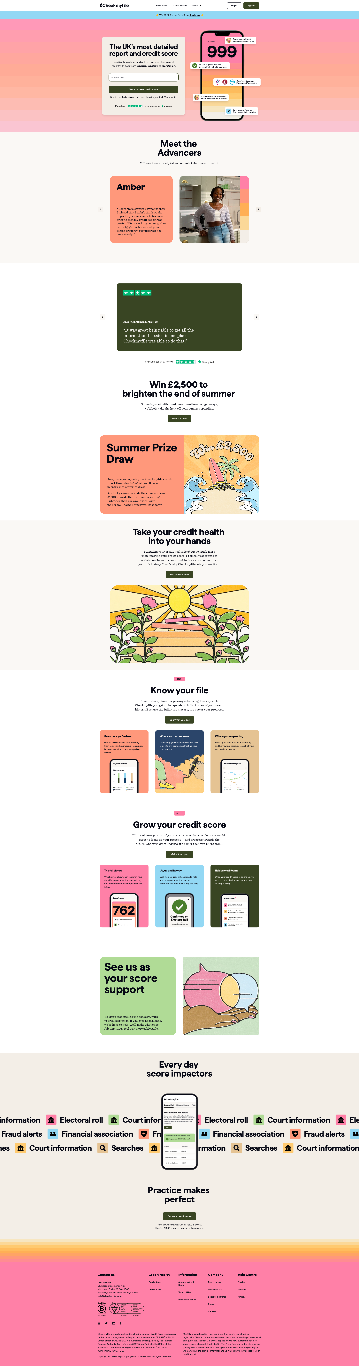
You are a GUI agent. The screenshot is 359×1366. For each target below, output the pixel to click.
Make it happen (179, 854)
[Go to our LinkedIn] (113, 1323)
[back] (100, 209)
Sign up (251, 5)
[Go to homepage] (114, 5)
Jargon (241, 1297)
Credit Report (156, 1282)
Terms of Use (184, 1292)
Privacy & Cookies (187, 1299)
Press (211, 1304)
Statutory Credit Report (186, 1283)
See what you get (179, 719)
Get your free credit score (143, 89)
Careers (212, 1311)
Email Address (117, 77)
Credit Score (155, 1289)
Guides (241, 1282)
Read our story (215, 1282)
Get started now (179, 574)
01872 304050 (105, 1282)
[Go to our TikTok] (106, 1323)
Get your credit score (179, 1216)
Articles (242, 1289)
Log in (234, 5)
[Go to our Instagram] (99, 1323)
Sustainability (215, 1289)
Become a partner (217, 1297)
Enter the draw (179, 418)
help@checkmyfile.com (109, 1296)
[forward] (258, 209)
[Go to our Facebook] (120, 1323)
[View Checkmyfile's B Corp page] (102, 1309)
